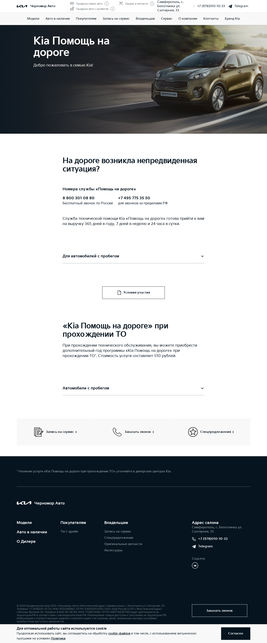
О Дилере (26, 541)
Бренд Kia (232, 19)
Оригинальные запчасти (123, 544)
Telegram (241, 6)
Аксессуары (113, 550)
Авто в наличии (57, 19)
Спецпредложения (118, 538)
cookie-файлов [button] (119, 633)
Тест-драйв (69, 532)
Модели (33, 19)
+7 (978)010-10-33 (211, 6)
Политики (58, 638)
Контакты (211, 19)
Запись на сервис (116, 19)
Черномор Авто (42, 6)
